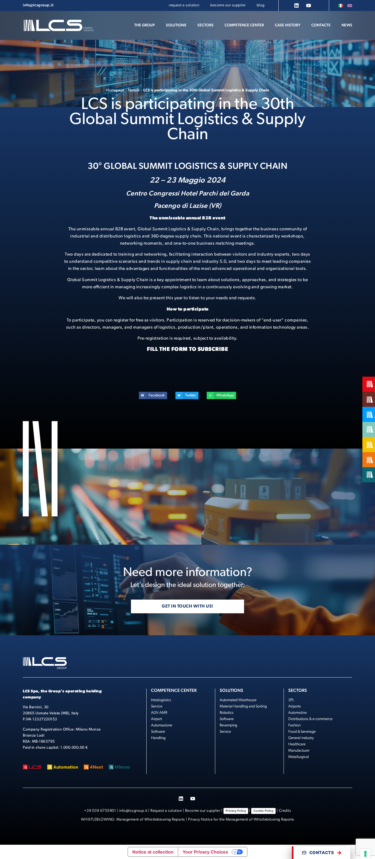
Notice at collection (152, 852)
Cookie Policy (263, 811)
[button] (176, 25)
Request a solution (166, 811)
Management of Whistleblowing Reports (150, 820)
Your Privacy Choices (205, 852)
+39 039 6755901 (100, 811)
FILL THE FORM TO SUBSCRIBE (187, 349)
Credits (285, 811)
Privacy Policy (236, 811)
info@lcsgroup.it (133, 811)
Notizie (133, 90)
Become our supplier (202, 811)
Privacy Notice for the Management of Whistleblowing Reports (241, 820)
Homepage (115, 90)
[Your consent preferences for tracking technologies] (365, 854)
